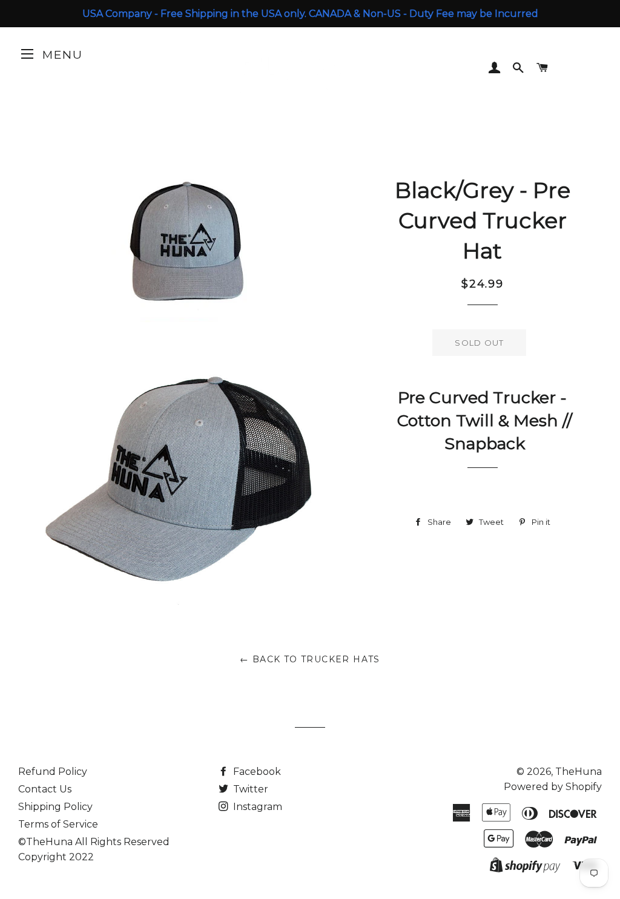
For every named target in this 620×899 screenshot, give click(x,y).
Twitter (249, 789)
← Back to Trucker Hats (310, 659)
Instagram (256, 806)
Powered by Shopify (553, 786)
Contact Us (44, 789)
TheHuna (578, 771)
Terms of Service (58, 824)
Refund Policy (52, 771)
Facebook (256, 771)
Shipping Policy (55, 806)
